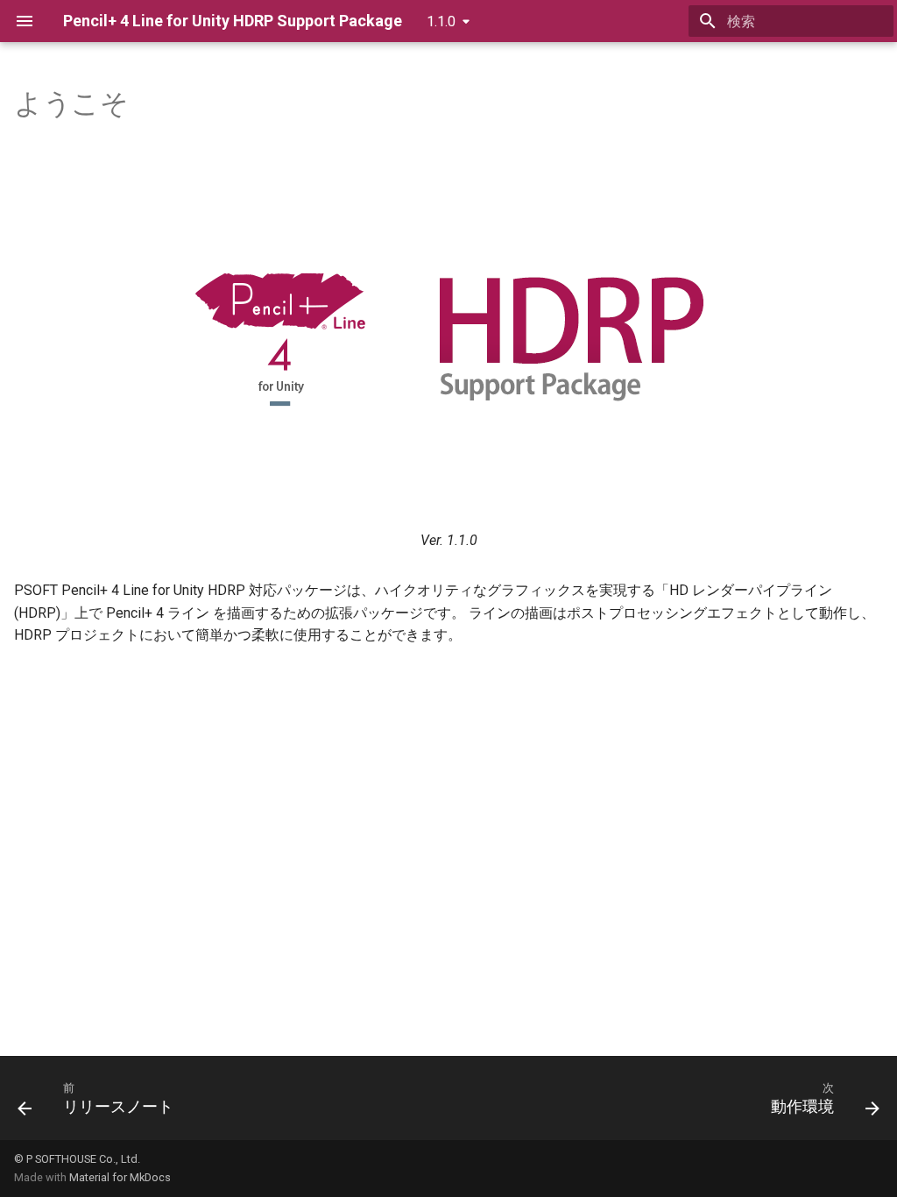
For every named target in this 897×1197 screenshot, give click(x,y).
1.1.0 (441, 21)
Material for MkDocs (120, 1177)
